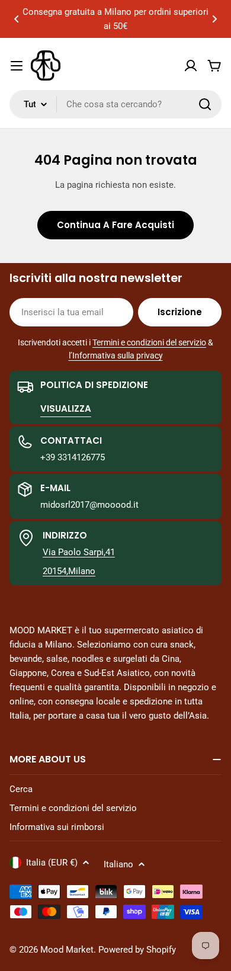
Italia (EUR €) (52, 862)
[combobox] (115, 104)
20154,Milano (69, 571)
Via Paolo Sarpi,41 (79, 552)
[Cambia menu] (16, 66)
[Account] (191, 66)
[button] (16, 19)
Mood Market (67, 949)
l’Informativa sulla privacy (116, 355)
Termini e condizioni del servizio (149, 342)
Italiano (118, 864)
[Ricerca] (205, 104)
